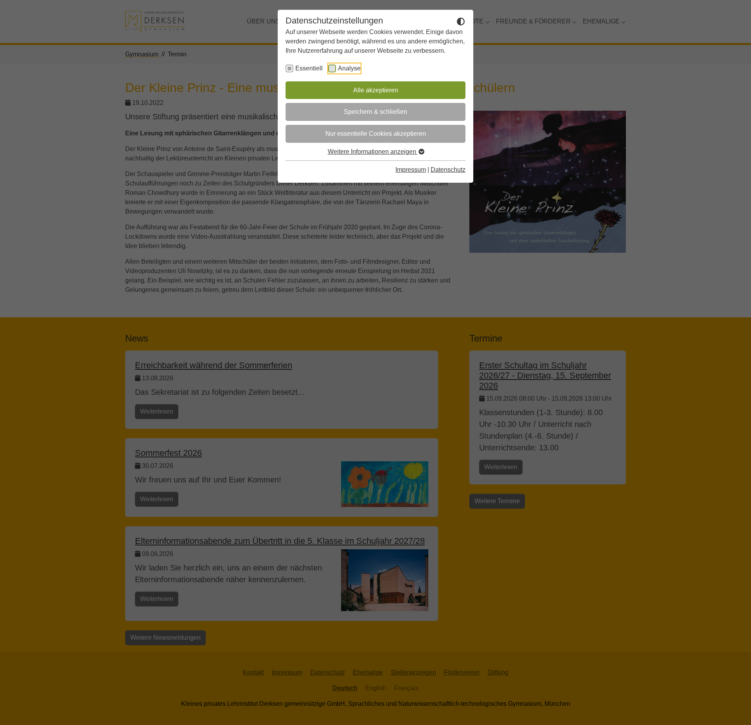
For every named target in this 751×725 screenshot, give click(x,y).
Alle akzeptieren (375, 90)
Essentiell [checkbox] (309, 68)
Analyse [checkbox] (349, 68)
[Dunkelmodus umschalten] (460, 21)
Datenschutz (448, 169)
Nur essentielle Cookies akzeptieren (375, 133)
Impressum (410, 169)
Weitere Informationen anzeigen (373, 151)
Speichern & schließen (375, 111)
